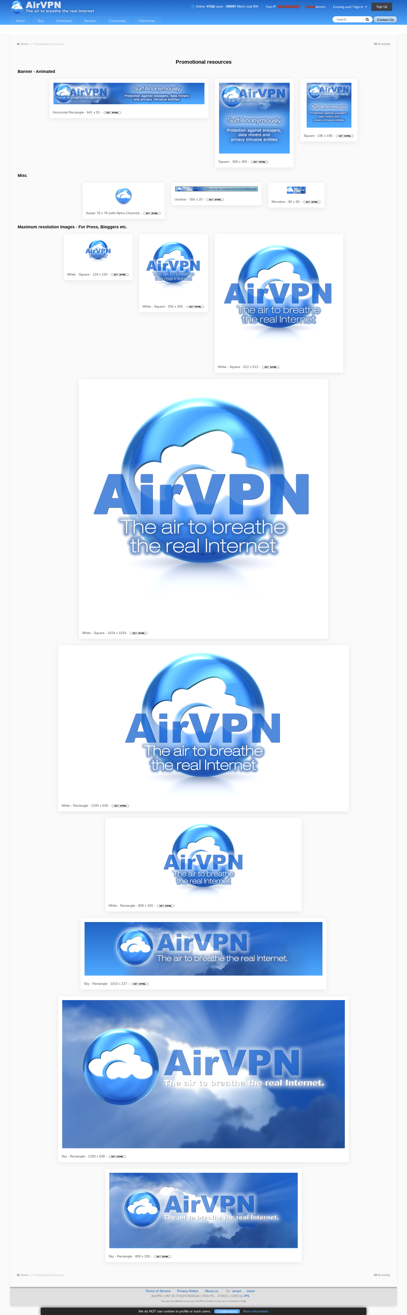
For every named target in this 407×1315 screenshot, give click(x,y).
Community (117, 21)
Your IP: (282, 7)
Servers (90, 21)
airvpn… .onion (243, 1291)
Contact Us (385, 19)
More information (256, 1311)
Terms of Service (158, 1291)
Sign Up (381, 6)
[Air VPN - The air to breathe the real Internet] (129, 93)
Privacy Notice (187, 1291)
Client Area (147, 21)
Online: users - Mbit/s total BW (226, 6)
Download (64, 21)
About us (211, 1291)
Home (20, 21)
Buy (41, 21)
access (316, 7)
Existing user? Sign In (349, 7)
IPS (246, 1296)
